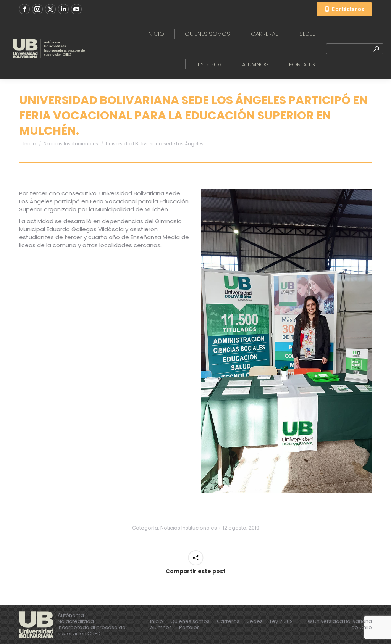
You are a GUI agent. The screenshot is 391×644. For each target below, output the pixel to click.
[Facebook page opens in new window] (24, 9)
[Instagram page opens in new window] (37, 9)
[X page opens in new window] (50, 9)
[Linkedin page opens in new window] (63, 9)
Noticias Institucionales (188, 527)
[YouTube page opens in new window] (76, 9)
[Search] (376, 48)
